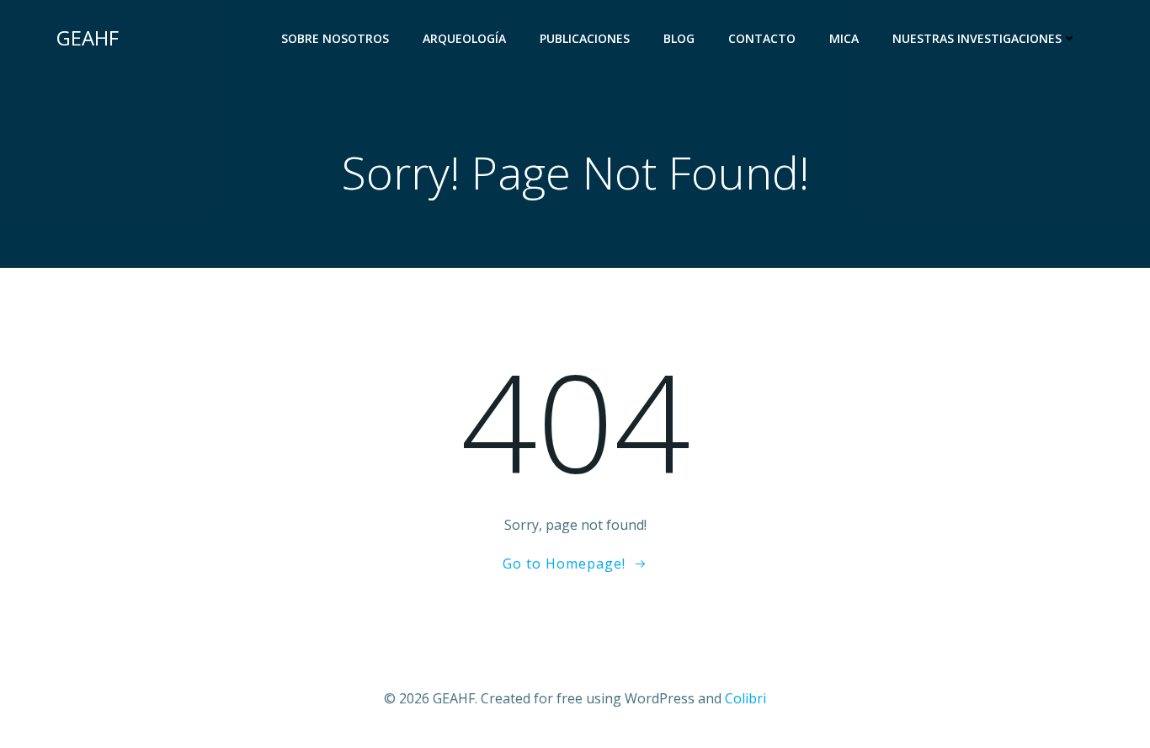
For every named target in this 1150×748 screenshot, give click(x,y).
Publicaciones (585, 38)
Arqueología (464, 38)
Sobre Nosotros (335, 38)
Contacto (762, 38)
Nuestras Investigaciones (977, 38)
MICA (844, 38)
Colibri (745, 698)
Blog (679, 38)
